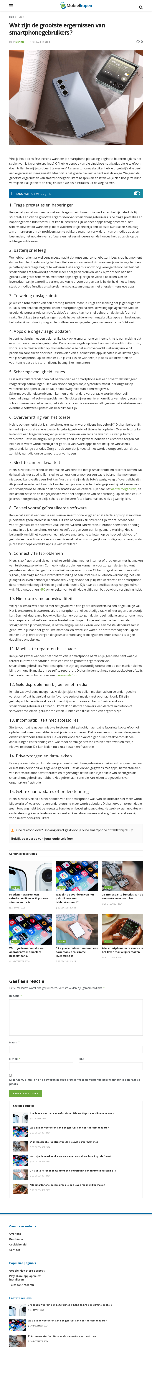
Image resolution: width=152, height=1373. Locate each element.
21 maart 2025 (18, 907)
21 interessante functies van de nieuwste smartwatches (122, 897)
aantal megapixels (123, 489)
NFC (42, 589)
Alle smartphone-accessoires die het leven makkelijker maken (123, 950)
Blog (21, 16)
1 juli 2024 (35, 41)
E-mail (14, 1059)
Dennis (19, 41)
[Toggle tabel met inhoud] (137, 193)
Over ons (15, 1233)
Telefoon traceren (21, 1285)
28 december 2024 (113, 957)
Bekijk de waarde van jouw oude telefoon (42, 839)
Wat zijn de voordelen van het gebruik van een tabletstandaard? (75, 899)
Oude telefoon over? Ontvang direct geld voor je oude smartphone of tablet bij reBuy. (73, 830)
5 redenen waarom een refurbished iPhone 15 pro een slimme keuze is (28, 899)
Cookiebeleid (18, 1244)
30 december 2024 (66, 907)
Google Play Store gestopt (27, 1270)
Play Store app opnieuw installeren (25, 1277)
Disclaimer (16, 1239)
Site (81, 1059)
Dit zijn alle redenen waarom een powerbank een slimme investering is (77, 952)
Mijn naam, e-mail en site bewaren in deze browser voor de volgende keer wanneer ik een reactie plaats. (74, 1081)
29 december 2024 (20, 961)
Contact (14, 1250)
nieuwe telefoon (67, 675)
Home (12, 16)
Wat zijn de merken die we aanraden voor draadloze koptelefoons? (26, 952)
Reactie (15, 996)
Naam (14, 1042)
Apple (15, 887)
